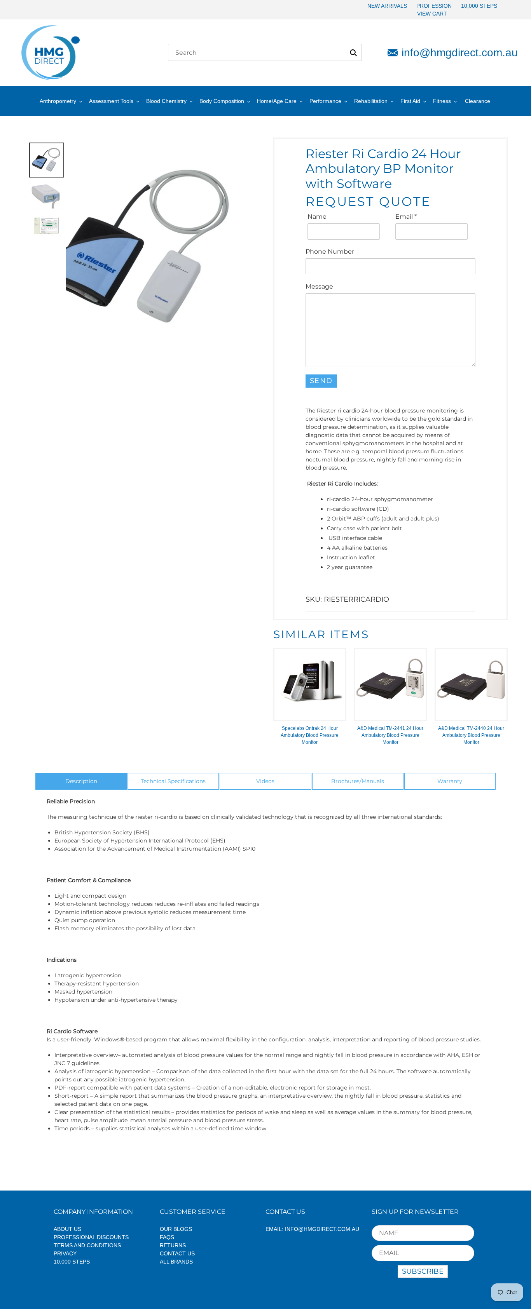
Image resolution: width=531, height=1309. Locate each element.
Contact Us (177, 1253)
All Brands (176, 1262)
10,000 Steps (72, 1262)
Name (317, 216)
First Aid (410, 101)
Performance (325, 101)
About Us (67, 1229)
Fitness (442, 101)
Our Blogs (176, 1229)
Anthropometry (58, 101)
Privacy (65, 1253)
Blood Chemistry (166, 101)
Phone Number (330, 251)
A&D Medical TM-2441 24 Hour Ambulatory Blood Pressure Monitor (390, 735)
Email (406, 216)
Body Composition (221, 101)
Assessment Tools (111, 101)
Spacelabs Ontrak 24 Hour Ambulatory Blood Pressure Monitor (310, 735)
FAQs (167, 1237)
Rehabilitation (371, 101)
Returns (173, 1245)
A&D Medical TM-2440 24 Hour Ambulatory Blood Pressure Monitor (471, 735)
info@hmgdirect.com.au (456, 53)
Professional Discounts (91, 1237)
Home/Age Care (277, 101)
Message (319, 286)
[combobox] (265, 52)
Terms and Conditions (87, 1245)
